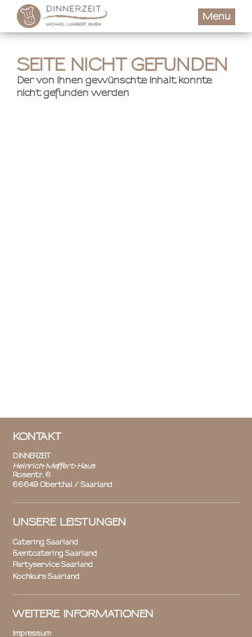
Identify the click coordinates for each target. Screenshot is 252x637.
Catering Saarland (45, 543)
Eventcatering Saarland (55, 554)
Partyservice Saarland (53, 565)
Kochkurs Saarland (46, 577)
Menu (216, 17)
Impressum (32, 634)
